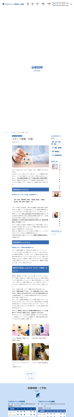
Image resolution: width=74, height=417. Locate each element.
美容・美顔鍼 (57, 148)
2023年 (54, 234)
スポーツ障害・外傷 (22, 138)
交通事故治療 (57, 155)
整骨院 (28, 4)
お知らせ (37, 4)
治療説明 (43, 4)
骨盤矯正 (56, 151)
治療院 (32, 4)
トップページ (6, 132)
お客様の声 (49, 4)
